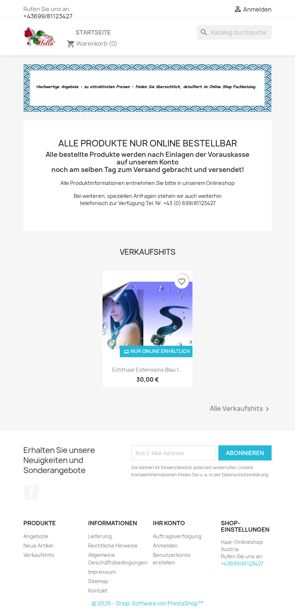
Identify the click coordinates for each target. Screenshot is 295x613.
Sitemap (98, 581)
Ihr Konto (169, 523)
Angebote (35, 536)
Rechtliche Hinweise (113, 545)
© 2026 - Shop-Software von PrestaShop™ (147, 603)
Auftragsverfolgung (177, 536)
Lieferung (100, 536)
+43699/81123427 (47, 16)
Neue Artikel (38, 545)
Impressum (101, 571)
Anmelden (165, 545)
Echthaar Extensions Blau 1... (147, 369)
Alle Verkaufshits (241, 409)
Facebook (31, 492)
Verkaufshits (38, 554)
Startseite (93, 32)
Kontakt (98, 590)
